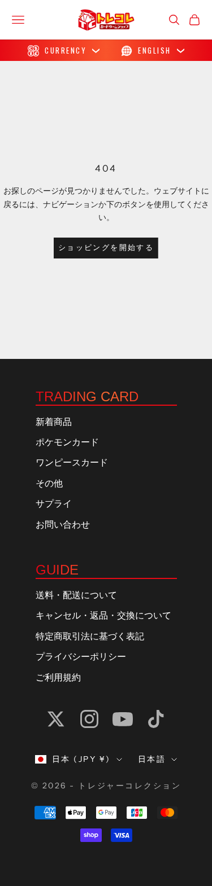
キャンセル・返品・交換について (103, 615)
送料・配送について (76, 595)
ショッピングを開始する (106, 248)
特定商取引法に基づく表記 (90, 636)
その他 (49, 483)
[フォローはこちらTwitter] (56, 719)
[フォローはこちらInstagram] (89, 719)
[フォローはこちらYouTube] (122, 719)
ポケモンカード (67, 442)
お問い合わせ (63, 525)
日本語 (152, 759)
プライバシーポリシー (81, 657)
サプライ (54, 504)
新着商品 (54, 422)
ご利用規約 (58, 678)
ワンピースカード (72, 463)
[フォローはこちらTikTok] (156, 719)
